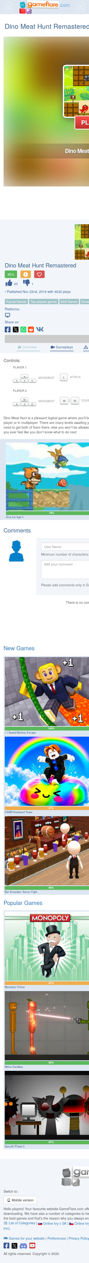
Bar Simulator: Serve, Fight (21, 892)
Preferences (57, 1238)
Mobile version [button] (22, 1200)
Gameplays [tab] (64, 347)
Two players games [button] (43, 301)
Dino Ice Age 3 (14, 517)
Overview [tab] (29, 347)
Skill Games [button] (69, 301)
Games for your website (27, 1238)
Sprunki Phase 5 (14, 1146)
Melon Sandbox (14, 1067)
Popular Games (23, 902)
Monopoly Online (15, 987)
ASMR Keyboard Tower (19, 812)
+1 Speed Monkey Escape (20, 732)
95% (11, 274)
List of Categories (22, 1223)
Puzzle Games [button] (16, 301)
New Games (19, 648)
